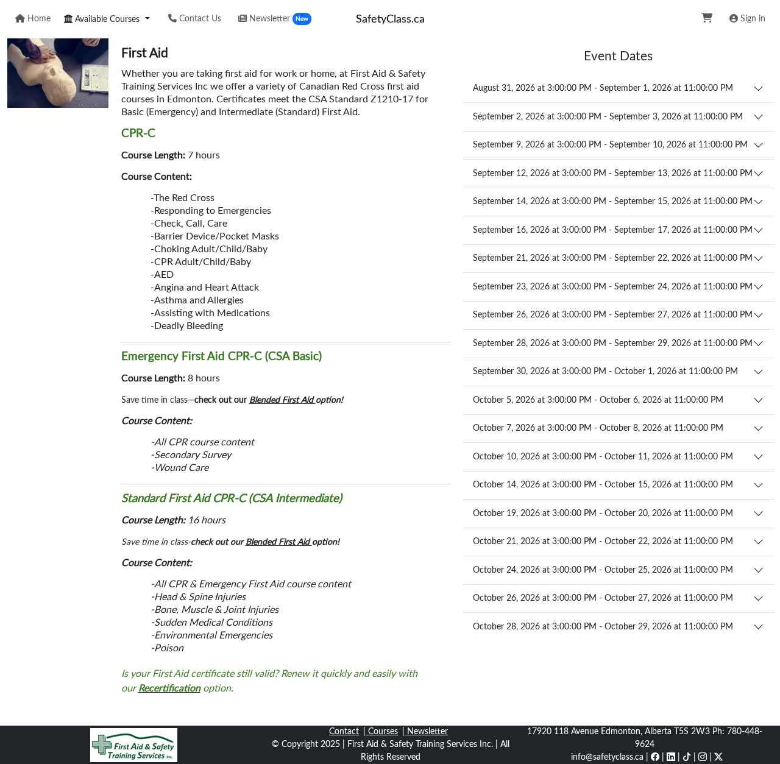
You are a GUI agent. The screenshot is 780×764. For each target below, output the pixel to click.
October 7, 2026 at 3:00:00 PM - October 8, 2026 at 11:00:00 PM (598, 428)
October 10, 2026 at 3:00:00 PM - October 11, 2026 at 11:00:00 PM (603, 457)
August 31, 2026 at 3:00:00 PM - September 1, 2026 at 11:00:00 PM (603, 88)
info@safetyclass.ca (607, 757)
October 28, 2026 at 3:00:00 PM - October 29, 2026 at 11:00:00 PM (603, 627)
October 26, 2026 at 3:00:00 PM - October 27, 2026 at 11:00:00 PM (603, 598)
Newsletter (277, 19)
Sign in (751, 19)
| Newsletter (425, 731)
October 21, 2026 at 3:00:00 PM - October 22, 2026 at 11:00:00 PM (603, 541)
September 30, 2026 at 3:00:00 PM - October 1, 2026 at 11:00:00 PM (605, 371)
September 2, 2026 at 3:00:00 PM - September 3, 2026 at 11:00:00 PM (608, 117)
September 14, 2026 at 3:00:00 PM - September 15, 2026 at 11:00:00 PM (613, 201)
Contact (344, 731)
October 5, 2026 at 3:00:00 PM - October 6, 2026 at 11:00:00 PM (598, 400)
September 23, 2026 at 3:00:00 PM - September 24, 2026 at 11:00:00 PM (613, 287)
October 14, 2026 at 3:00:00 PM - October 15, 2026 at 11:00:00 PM (603, 485)
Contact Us (199, 19)
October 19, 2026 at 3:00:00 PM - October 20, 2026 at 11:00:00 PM (603, 513)
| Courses (380, 731)
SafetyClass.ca (390, 19)
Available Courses (106, 19)
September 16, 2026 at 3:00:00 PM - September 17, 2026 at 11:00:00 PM (613, 230)
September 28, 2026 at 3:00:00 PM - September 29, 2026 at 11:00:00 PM (613, 343)
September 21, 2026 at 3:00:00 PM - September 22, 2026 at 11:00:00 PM (613, 258)
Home (38, 19)
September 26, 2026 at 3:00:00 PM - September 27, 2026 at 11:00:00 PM (613, 315)
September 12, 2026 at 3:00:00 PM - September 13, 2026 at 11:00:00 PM (613, 173)
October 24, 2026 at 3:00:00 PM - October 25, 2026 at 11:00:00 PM (603, 570)
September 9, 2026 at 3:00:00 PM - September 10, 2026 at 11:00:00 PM (610, 145)
